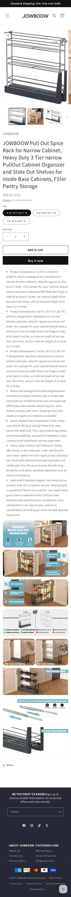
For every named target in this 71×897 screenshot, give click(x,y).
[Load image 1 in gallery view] (17, 116)
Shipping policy (37, 889)
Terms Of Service (46, 855)
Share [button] (9, 765)
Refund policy (55, 878)
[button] (7, 16)
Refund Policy (44, 851)
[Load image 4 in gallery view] (35, 116)
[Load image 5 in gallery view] (54, 116)
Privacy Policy (17, 860)
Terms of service (34, 883)
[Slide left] (4, 117)
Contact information (55, 883)
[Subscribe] (60, 811)
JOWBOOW (21, 878)
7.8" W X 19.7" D (16, 221)
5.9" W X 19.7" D (46, 213)
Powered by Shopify (36, 878)
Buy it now (35, 261)
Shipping (6, 200)
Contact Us (16, 855)
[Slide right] (67, 117)
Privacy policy (16, 883)
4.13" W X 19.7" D (17, 213)
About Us (14, 851)
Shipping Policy (45, 860)
